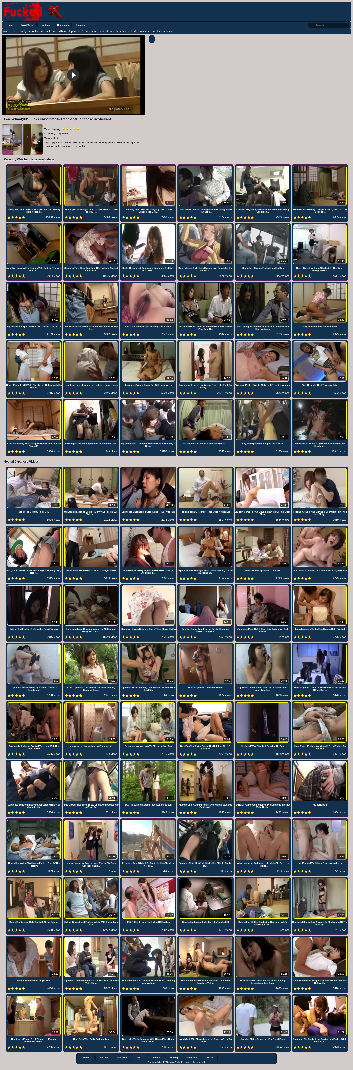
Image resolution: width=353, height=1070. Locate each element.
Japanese (81, 25)
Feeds (156, 1057)
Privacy (104, 1057)
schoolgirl (80, 146)
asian (67, 142)
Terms (86, 1057)
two (75, 142)
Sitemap (174, 1057)
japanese (57, 142)
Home (11, 25)
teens (81, 142)
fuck (57, 146)
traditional (67, 146)
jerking (103, 142)
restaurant (123, 142)
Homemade (63, 25)
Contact (209, 1057)
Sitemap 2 (191, 1057)
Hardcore (46, 25)
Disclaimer (121, 1057)
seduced (92, 142)
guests (135, 142)
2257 (138, 1057)
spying (49, 146)
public (111, 142)
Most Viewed (28, 25)
